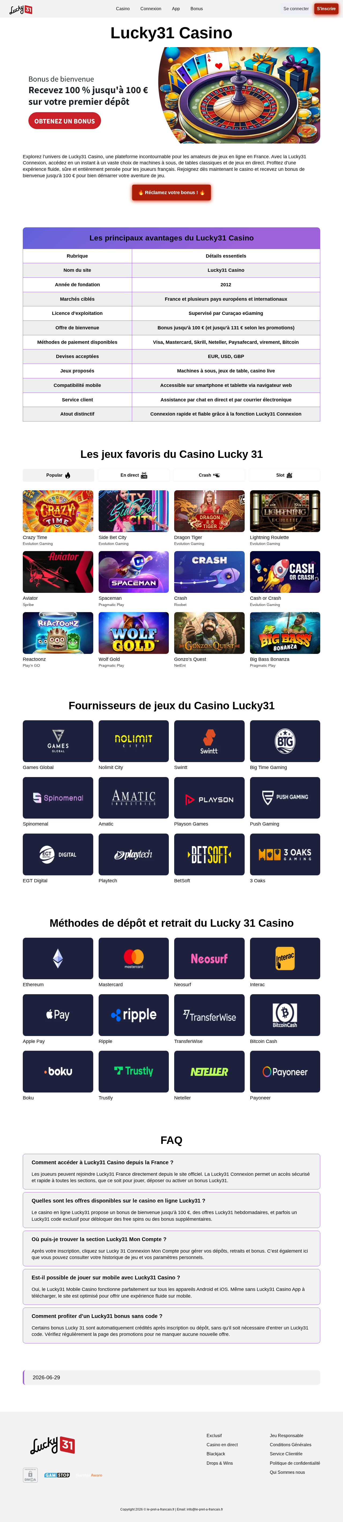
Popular (54, 475)
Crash (205, 475)
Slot (280, 475)
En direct (130, 475)
